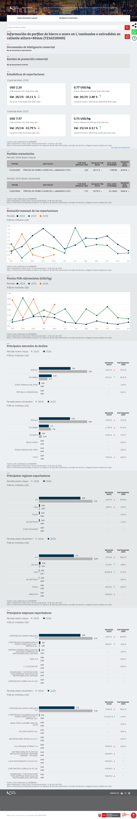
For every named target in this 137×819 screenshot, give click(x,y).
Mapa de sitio (11, 815)
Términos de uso (21, 815)
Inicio (45, 8)
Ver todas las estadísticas (120, 147)
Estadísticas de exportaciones (68, 18)
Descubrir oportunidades (55, 8)
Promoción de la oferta (71, 8)
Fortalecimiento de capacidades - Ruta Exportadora (94, 8)
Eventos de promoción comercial (27, 18)
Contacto (114, 8)
